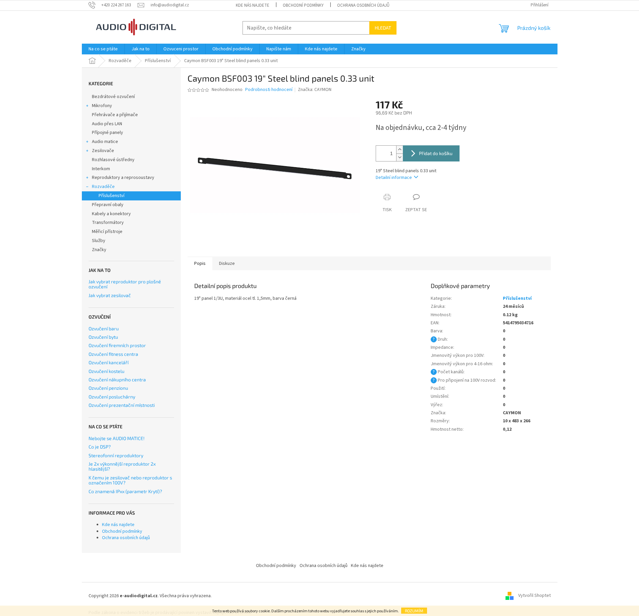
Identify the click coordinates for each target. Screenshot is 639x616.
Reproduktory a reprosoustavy (123, 177)
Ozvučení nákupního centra (117, 379)
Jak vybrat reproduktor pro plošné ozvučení (125, 284)
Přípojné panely (107, 132)
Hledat (383, 28)
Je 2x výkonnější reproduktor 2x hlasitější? (122, 466)
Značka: (314, 89)
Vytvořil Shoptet (534, 596)
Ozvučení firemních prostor (117, 345)
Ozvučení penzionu (108, 387)
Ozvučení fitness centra (113, 354)
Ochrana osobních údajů (363, 5)
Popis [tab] (200, 263)
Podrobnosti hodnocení (268, 90)
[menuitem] (103, 49)
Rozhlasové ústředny (113, 159)
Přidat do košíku (435, 153)
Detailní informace (394, 177)
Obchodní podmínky (303, 5)
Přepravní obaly (107, 204)
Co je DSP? (100, 446)
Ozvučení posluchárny (112, 396)
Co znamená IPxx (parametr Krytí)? (125, 491)
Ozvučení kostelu (106, 371)
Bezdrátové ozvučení (113, 96)
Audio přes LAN (107, 124)
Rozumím (414, 610)
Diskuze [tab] (227, 263)
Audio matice (105, 141)
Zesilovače (103, 150)
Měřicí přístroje (107, 231)
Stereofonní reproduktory (116, 455)
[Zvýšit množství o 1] (399, 149)
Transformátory (108, 222)
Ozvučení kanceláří (108, 362)
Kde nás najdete (252, 5)
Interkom (101, 168)
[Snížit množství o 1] (399, 157)
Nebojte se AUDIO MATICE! (117, 438)
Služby (98, 240)
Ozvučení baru (104, 328)
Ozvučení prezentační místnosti (122, 405)
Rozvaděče (103, 186)
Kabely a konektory (111, 213)
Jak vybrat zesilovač (110, 295)
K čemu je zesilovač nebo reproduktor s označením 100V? (130, 480)
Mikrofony (102, 105)
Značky (99, 249)
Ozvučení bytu (103, 336)
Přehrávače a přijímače (115, 114)
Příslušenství (111, 195)
